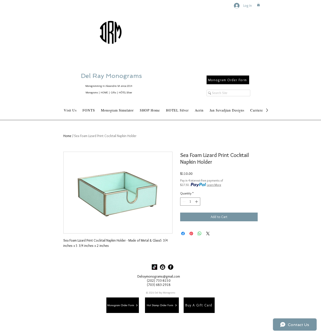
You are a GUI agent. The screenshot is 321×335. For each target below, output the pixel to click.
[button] (258, 4)
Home (67, 136)
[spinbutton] (190, 201)
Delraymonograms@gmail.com (158, 276)
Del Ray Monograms (125, 75)
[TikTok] (154, 267)
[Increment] (197, 201)
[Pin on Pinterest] (191, 233)
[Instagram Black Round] (162, 267)
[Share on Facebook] (183, 233)
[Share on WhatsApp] (199, 233)
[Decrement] (183, 201)
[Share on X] (208, 233)
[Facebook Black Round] (170, 267)
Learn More (214, 185)
